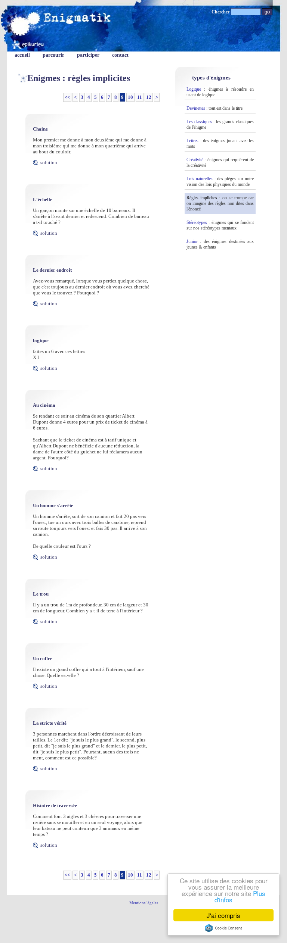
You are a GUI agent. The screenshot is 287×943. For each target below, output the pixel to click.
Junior (192, 241)
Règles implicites (201, 197)
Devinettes (195, 108)
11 (139, 97)
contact (120, 55)
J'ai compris (223, 915)
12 (148, 97)
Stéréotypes (196, 222)
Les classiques (199, 121)
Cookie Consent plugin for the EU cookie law (223, 928)
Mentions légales (143, 902)
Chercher (221, 12)
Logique (193, 89)
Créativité (194, 159)
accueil (22, 55)
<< (67, 97)
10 (130, 97)
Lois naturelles (199, 178)
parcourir (53, 55)
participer (88, 55)
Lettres (192, 140)
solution (48, 162)
